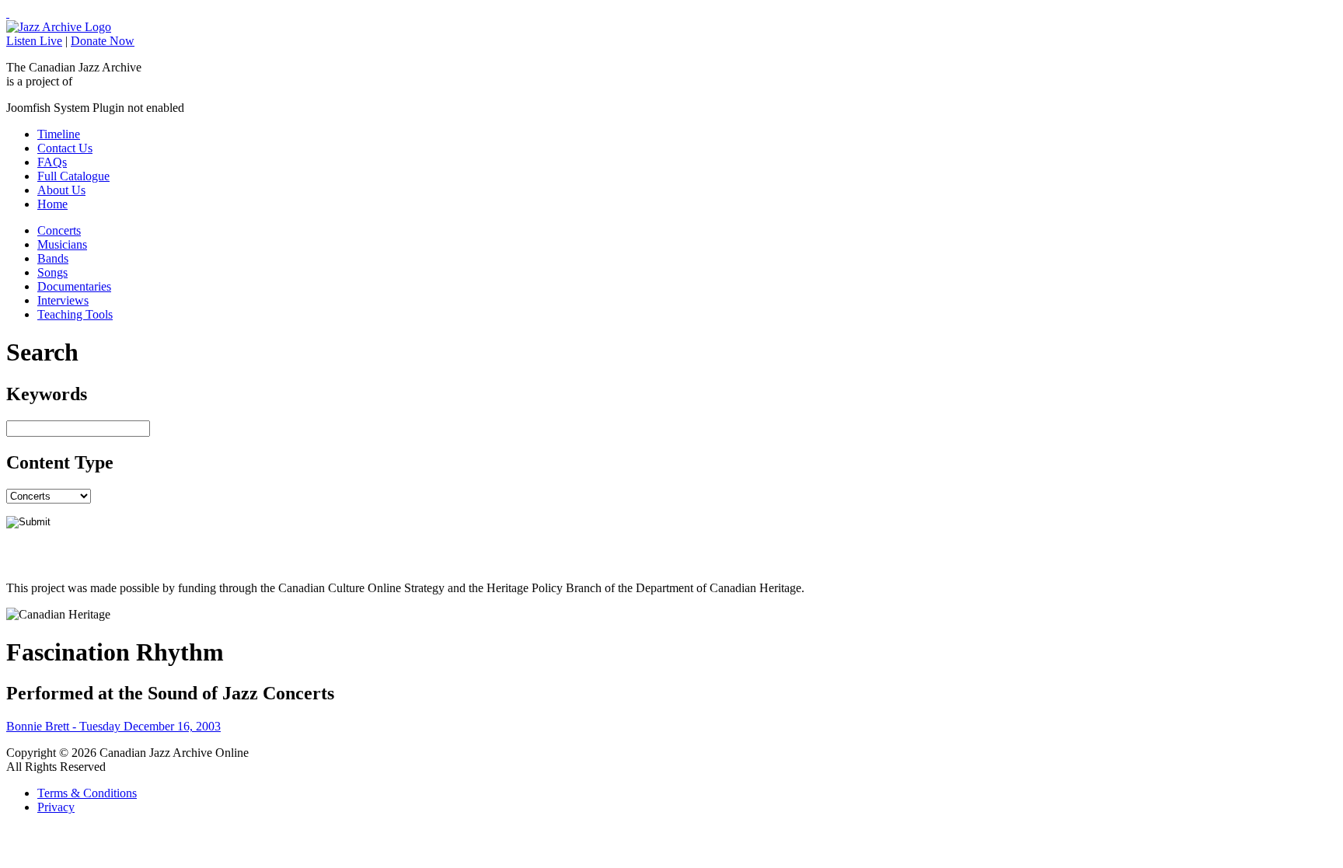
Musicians (62, 244)
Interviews (63, 300)
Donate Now (102, 40)
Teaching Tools (75, 314)
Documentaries (74, 286)
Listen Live (34, 40)
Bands (52, 258)
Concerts (59, 230)
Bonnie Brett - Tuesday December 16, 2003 (113, 726)
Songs (52, 272)
